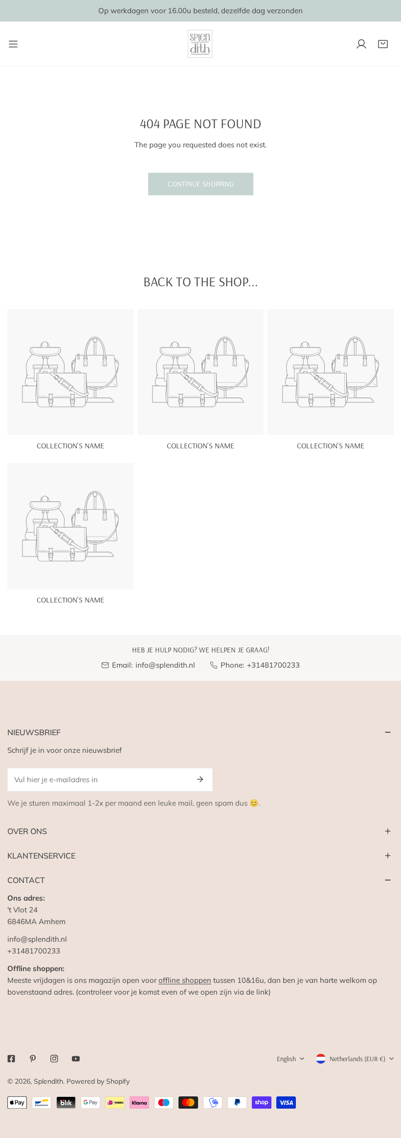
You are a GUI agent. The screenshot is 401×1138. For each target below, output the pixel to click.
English (286, 1058)
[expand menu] (13, 43)
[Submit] (200, 779)
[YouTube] (76, 1058)
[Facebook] (11, 1058)
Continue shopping (201, 183)
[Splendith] (200, 44)
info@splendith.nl (165, 665)
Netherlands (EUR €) (357, 1058)
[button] (383, 44)
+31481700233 (273, 665)
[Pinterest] (33, 1058)
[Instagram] (54, 1058)
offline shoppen (184, 980)
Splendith (48, 1081)
